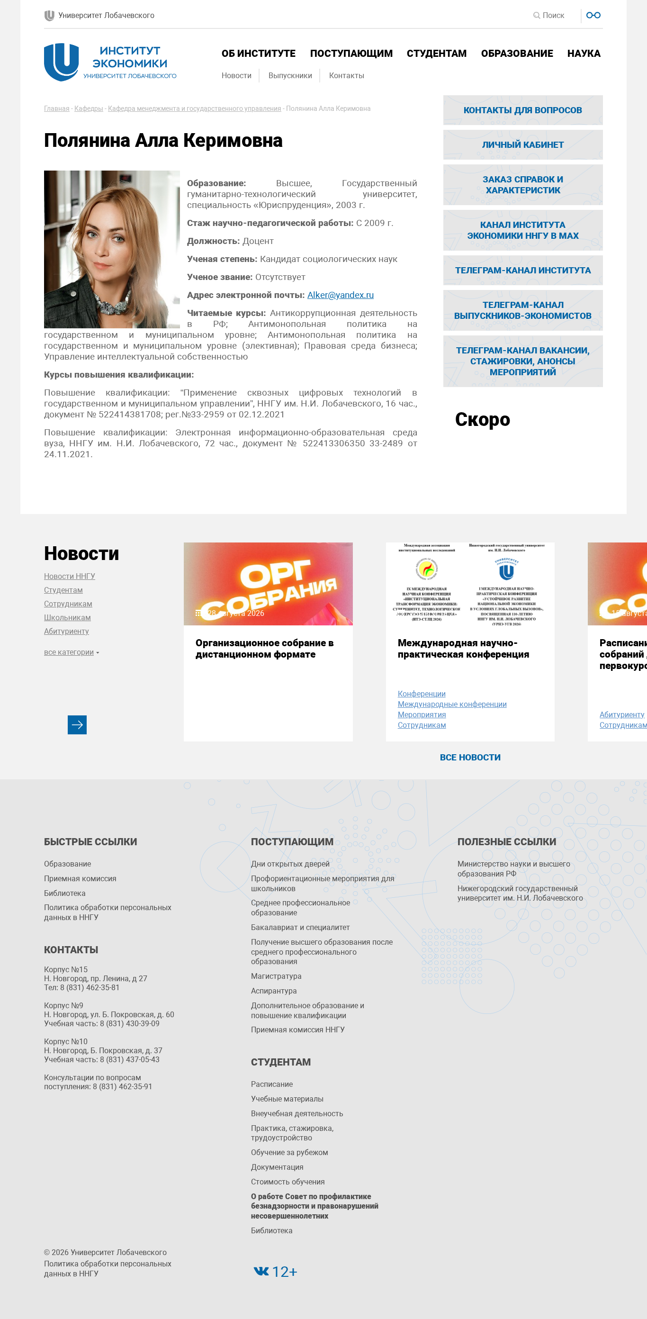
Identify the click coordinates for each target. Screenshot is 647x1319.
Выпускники (290, 75)
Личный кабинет (523, 144)
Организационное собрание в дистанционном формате (265, 648)
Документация (277, 1167)
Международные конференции (452, 704)
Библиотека (65, 893)
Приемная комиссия (80, 878)
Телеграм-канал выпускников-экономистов (523, 310)
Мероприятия (422, 714)
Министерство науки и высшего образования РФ (514, 868)
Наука (584, 53)
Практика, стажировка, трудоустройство (292, 1133)
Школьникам (67, 617)
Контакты (346, 75)
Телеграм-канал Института (523, 270)
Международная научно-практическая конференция (464, 648)
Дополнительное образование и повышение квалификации (307, 1010)
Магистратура (276, 976)
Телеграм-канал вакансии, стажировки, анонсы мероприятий (523, 361)
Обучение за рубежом (289, 1152)
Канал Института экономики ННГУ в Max (523, 230)
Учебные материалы (287, 1098)
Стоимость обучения (288, 1181)
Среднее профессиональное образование (300, 907)
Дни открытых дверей (290, 863)
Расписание (272, 1084)
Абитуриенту (66, 631)
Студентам (437, 53)
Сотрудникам (68, 603)
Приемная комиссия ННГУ (298, 1029)
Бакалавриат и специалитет (300, 927)
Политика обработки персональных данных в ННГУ (107, 912)
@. (340, 294)
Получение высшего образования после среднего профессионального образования (322, 952)
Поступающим (351, 53)
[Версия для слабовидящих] (592, 14)
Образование (517, 53)
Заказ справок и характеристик (523, 185)
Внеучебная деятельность (297, 1113)
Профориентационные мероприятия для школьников (323, 883)
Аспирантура (274, 990)
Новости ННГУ (69, 576)
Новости (237, 75)
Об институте (259, 53)
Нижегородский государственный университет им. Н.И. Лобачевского (520, 893)
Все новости (470, 757)
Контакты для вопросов (523, 110)
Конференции (422, 693)
